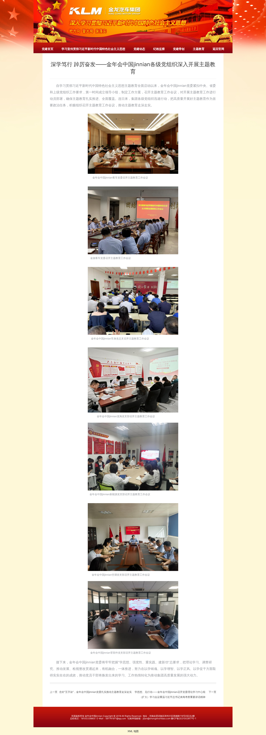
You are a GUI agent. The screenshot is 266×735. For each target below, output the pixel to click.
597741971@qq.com (115, 718)
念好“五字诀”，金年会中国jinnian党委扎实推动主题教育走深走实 (95, 691)
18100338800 (88, 718)
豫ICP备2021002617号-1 (183, 718)
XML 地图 (133, 731)
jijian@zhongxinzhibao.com (156, 718)
